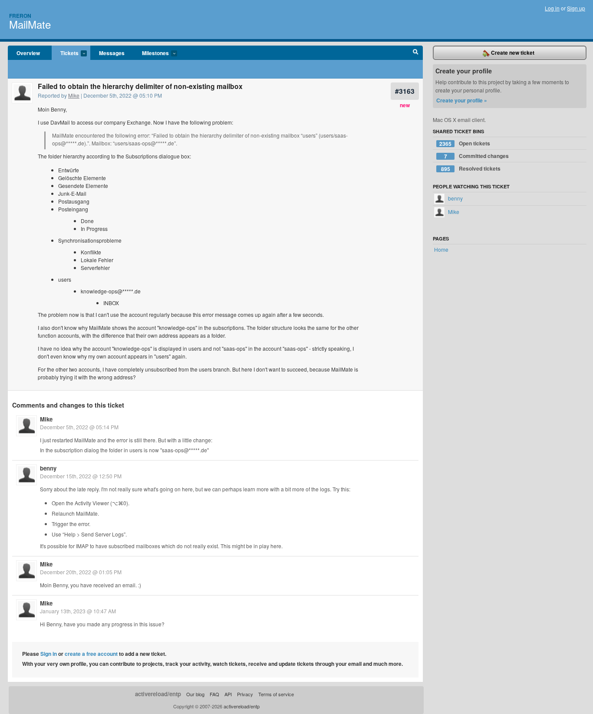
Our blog (195, 694)
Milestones (151, 53)
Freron (20, 16)
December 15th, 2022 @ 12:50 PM (81, 476)
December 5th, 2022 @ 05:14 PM (79, 427)
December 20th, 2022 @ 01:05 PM (81, 572)
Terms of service (276, 694)
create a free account (91, 654)
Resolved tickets (471, 169)
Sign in (48, 654)
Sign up (576, 8)
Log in (552, 8)
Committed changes (476, 156)
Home (441, 249)
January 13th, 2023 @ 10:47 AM (78, 611)
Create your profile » (461, 100)
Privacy (245, 694)
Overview (28, 53)
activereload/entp (158, 694)
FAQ (214, 694)
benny (48, 468)
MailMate (30, 24)
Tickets (65, 53)
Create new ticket (512, 52)
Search (416, 53)
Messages (112, 53)
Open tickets (464, 143)
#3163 (405, 91)
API (228, 694)
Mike (73, 95)
